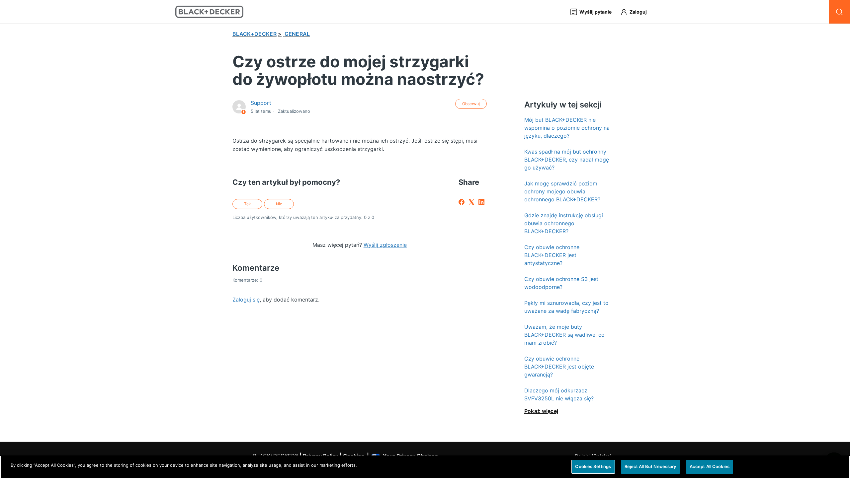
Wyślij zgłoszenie (385, 244)
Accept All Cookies (709, 466)
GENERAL (297, 34)
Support (261, 103)
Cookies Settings (593, 466)
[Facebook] (462, 202)
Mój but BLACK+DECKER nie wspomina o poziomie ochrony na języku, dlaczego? (567, 127)
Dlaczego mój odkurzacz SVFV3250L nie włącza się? (559, 394)
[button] (636, 12)
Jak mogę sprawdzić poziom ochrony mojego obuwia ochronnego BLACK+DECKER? (562, 191)
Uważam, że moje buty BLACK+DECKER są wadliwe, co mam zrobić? (564, 334)
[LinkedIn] (481, 202)
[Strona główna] (209, 12)
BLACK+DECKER (254, 34)
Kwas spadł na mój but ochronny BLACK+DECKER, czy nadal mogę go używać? (566, 159)
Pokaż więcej (541, 411)
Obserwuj (471, 103)
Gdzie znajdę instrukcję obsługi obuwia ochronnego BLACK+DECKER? (563, 223)
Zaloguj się (246, 299)
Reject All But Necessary (650, 466)
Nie (279, 203)
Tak (247, 203)
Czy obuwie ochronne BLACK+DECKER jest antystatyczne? (551, 255)
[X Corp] (471, 202)
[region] (425, 467)
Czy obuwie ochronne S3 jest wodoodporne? (561, 283)
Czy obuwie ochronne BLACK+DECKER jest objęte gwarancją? (559, 366)
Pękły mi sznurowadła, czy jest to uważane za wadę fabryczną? (566, 307)
